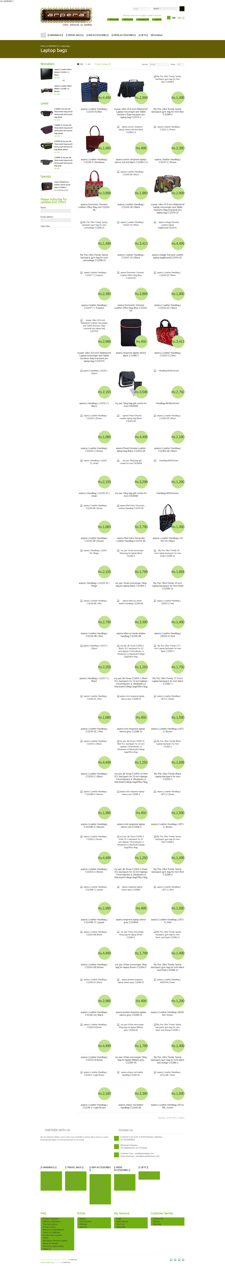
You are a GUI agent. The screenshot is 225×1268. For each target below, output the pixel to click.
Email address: (47, 217)
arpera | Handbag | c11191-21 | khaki (94, 494)
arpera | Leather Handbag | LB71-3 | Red (167, 921)
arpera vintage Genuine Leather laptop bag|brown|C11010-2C (167, 256)
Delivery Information (52, 1221)
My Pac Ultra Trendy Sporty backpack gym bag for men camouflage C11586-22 (94, 257)
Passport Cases (122, 1184)
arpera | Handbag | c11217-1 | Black (94, 679)
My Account (128, 19)
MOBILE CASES (98, 1181)
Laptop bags (65, 46)
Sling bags (71, 1186)
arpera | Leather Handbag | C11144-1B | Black (131, 205)
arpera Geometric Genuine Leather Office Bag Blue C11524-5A (130, 308)
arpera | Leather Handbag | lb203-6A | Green (167, 1013)
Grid (81, 64)
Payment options (50, 1224)
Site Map (157, 1224)
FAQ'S (46, 1238)
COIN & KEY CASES (99, 1195)
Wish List (120, 1224)
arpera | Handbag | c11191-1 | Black (94, 404)
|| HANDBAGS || (55, 35)
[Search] (182, 8)
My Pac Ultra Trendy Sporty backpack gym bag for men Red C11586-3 (168, 872)
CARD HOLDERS (98, 1192)
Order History (122, 1221)
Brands (83, 1219)
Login (118, 1219)
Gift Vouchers (86, 1221)
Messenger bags (73, 1181)
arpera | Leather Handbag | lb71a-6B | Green (167, 1106)
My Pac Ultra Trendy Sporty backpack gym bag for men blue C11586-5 (168, 112)
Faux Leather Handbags (52, 1181)
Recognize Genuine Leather (55, 1241)
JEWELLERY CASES (100, 1189)
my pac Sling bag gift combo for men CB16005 (131, 404)
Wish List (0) (114, 19)
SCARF (95, 1203)
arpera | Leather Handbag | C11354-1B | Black (167, 449)
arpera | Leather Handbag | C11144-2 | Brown (94, 449)
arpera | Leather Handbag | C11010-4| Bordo (94, 1058)
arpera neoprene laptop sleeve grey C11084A (131, 921)
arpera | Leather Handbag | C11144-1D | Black (167, 306)
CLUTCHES (96, 1178)
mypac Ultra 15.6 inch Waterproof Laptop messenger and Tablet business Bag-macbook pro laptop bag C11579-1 (131, 113)
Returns (156, 1221)
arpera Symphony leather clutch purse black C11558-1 (62, 184)
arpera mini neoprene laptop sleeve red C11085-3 (131, 825)
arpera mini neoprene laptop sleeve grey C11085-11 (131, 730)
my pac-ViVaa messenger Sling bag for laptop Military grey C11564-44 (131, 1060)
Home (43, 35)
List (89, 64)
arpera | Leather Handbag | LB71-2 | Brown (167, 730)
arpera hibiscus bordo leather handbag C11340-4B (130, 634)
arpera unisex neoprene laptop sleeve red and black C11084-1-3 (130, 160)
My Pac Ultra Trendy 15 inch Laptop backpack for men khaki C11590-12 (167, 586)
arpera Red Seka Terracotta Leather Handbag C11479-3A (130, 539)
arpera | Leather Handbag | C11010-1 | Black (94, 775)
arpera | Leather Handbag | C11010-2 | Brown (94, 870)
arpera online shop (47, 1262)
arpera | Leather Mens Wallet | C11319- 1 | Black (63, 72)
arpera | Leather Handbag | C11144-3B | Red (94, 634)
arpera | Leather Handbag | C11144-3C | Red (94, 730)
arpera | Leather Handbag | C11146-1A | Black (94, 1013)
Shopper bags (72, 1184)
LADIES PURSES (98, 1175)
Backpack (71, 1173)
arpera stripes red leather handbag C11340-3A (130, 1106)
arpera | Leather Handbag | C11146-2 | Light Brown (94, 1106)
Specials (83, 1227)
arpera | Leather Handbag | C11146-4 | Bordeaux (94, 160)
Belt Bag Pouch (73, 1175)
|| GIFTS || (143, 35)
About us (47, 1249)
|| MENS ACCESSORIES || (124, 35)
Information (156, 35)
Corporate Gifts (146, 1178)
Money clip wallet (122, 1181)
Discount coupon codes (53, 1246)
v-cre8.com (72, 1260)
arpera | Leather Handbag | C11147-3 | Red (167, 354)
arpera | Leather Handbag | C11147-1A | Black (131, 256)
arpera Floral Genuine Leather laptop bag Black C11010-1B (131, 449)
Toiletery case (72, 1189)
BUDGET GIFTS (147, 1175)
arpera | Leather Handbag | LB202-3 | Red (167, 634)
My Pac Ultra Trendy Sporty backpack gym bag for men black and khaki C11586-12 (167, 967)
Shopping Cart (143, 19)
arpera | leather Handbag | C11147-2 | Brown (168, 160)
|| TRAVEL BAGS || (74, 35)
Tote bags (46, 1175)
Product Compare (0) (103, 64)
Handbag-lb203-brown (168, 493)
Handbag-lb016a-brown (167, 403)
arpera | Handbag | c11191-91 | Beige (94, 584)
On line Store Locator (52, 1235)
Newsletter (121, 1227)
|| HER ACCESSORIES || (97, 35)
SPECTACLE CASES (99, 1200)
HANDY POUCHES (99, 1184)
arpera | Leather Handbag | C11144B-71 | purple (94, 921)
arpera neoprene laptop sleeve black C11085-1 (131, 354)
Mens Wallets (121, 1178)
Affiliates (83, 1224)
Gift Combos (145, 1173)
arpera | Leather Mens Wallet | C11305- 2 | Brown (63, 88)
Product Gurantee (50, 1219)
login (143, 15)
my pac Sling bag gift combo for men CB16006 (131, 494)
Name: (43, 207)
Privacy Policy (49, 1227)
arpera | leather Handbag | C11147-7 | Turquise (94, 306)
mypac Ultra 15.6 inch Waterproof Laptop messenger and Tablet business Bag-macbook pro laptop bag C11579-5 (94, 356)
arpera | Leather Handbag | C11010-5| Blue (94, 110)
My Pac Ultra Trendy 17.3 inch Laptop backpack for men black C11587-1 (167, 681)
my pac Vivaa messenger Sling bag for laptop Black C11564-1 (130, 584)
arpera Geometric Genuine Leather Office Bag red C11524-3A (94, 207)
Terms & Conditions (51, 1232)
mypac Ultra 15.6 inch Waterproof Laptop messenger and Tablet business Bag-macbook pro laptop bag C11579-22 (167, 208)
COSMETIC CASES (99, 1186)
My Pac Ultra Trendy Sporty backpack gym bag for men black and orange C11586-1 (167, 1060)
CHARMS (95, 1197)
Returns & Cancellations (53, 1230)
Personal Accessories (124, 1186)
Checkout (157, 19)
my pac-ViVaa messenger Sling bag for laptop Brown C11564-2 (131, 966)
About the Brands (50, 1243)
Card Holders (121, 1189)
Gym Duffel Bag (73, 1178)
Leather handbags (49, 1178)
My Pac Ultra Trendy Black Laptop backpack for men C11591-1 (167, 776)
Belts (118, 1175)
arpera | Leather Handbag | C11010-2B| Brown (94, 966)
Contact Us (158, 1219)
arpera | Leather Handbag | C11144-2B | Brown (94, 539)
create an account (154, 15)
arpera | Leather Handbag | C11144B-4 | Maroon (94, 825)
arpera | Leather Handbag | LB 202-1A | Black (168, 539)
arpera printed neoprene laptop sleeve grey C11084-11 (131, 1013)
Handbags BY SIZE (50, 1184)
